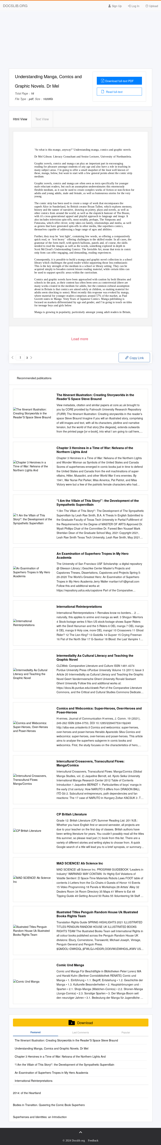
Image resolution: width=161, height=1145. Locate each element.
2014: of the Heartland (27, 1093)
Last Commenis (80, 1032)
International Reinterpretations (79, 607)
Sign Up (116, 6)
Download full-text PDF (119, 81)
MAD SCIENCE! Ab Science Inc (80, 863)
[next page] (31, 357)
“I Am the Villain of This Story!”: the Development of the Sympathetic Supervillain (98, 503)
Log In (135, 6)
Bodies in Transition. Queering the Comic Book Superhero (49, 1105)
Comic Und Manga (70, 965)
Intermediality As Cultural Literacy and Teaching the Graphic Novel (95, 657)
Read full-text (114, 92)
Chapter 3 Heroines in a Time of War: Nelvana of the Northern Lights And (95, 450)
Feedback (93, 1140)
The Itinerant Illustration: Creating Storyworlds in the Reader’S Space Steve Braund (95, 397)
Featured (35, 1032)
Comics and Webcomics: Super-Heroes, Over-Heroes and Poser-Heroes (99, 710)
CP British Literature (72, 814)
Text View (42, 119)
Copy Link (136, 358)
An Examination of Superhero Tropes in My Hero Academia (93, 556)
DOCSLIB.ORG (15, 5)
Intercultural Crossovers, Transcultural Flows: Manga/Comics (90, 763)
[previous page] (12, 357)
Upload (153, 6)
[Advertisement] (80, 41)
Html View (20, 119)
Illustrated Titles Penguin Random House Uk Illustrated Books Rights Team (97, 914)
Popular (126, 1032)
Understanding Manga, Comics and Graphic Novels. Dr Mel (51, 1048)
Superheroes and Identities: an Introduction (40, 1117)
